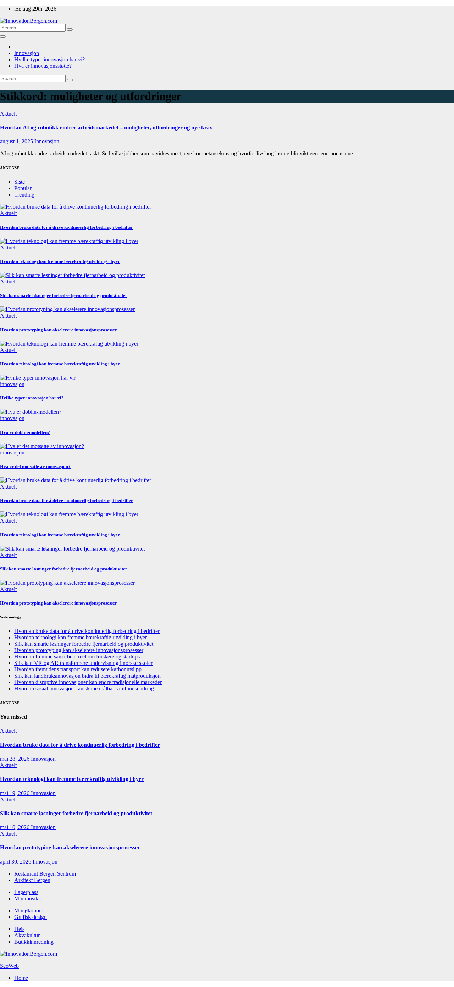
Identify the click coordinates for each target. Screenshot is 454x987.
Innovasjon (26, 53)
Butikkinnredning (34, 942)
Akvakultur (27, 935)
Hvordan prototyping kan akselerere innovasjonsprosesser (58, 329)
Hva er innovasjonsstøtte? (43, 66)
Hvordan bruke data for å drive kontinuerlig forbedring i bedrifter (66, 227)
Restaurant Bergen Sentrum (45, 874)
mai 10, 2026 (15, 827)
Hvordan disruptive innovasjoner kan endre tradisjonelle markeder (88, 682)
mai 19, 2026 (15, 793)
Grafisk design (30, 917)
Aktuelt (8, 114)
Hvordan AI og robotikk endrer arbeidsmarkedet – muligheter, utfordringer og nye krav (106, 128)
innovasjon (12, 384)
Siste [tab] (19, 182)
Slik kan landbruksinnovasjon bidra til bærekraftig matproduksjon (87, 676)
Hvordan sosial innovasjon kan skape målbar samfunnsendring (84, 688)
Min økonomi (29, 911)
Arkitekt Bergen (32, 880)
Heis (19, 929)
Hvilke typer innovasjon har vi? (49, 59)
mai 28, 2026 (15, 759)
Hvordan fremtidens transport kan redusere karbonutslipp (78, 669)
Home (21, 978)
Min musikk (27, 898)
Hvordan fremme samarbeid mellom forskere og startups (77, 657)
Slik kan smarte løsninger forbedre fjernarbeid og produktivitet (63, 295)
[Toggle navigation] (3, 36)
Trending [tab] (24, 195)
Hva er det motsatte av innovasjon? (35, 466)
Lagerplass (26, 892)
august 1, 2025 (17, 141)
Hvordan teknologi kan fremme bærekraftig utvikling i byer (60, 261)
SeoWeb (9, 966)
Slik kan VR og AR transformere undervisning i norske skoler (83, 663)
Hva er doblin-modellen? (25, 432)
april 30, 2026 (16, 862)
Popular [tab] (23, 188)
